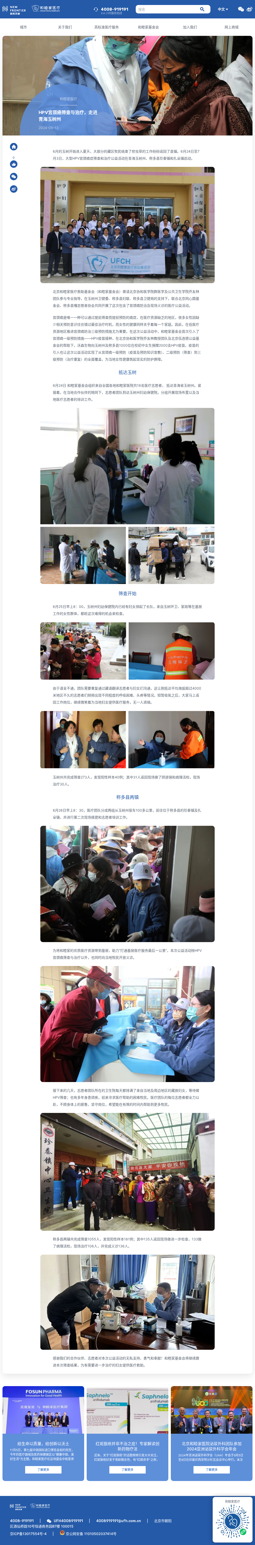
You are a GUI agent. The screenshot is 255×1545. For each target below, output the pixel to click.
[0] (13, 164)
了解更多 (43, 1470)
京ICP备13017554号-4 (28, 1534)
